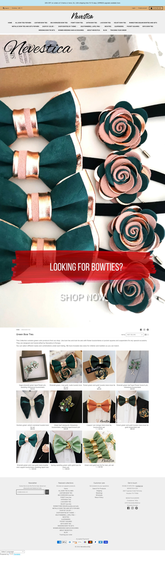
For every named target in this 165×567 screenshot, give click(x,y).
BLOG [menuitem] (105, 30)
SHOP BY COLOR (65, 510)
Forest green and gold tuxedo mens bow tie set (99, 386)
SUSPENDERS (65, 519)
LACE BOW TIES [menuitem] (105, 23)
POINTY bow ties (65, 497)
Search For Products (99, 488)
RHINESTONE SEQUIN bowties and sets (65, 506)
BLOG (66, 532)
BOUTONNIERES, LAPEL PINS (65, 515)
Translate (16, 554)
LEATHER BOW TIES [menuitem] (40, 23)
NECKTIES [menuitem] (108, 26)
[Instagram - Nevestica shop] (144, 330)
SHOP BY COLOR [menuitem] (47, 26)
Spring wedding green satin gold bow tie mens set (66, 466)
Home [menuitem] (10, 23)
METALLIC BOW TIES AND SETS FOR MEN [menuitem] (25, 26)
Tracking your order (65, 535)
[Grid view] (145, 334)
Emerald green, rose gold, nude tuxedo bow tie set (66, 386)
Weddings (99, 493)
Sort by (123, 334)
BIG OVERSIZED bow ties (66, 495)
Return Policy (99, 497)
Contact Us (139, 486)
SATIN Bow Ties (66, 499)
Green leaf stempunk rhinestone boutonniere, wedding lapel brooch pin (66, 426)
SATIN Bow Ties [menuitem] (91, 23)
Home (18, 329)
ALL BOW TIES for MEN (65, 491)
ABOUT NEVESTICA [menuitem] (93, 30)
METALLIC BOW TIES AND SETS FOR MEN (65, 508)
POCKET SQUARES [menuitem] (133, 26)
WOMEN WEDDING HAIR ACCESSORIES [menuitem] (71, 30)
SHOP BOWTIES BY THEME (65, 513)
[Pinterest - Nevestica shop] (148, 330)
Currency (14, 8)
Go (47, 492)
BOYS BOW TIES (66, 524)
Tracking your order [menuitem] (118, 30)
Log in (133, 8)
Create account (142, 8)
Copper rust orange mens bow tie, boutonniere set (99, 426)
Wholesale (99, 495)
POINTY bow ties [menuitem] (77, 23)
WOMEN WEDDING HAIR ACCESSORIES (66, 528)
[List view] (148, 334)
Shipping (99, 491)
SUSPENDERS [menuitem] (119, 26)
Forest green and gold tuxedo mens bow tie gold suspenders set (132, 426)
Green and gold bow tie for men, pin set (99, 465)
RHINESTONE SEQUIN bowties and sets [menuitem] (143, 23)
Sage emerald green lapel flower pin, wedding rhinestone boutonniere (32, 386)
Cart (157, 8)
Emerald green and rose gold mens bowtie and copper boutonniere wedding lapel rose (32, 466)
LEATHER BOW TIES (65, 493)
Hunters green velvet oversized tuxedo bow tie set (32, 426)
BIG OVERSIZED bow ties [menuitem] (59, 23)
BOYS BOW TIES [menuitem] (148, 26)
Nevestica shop (85, 547)
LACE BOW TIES (66, 502)
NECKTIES (66, 517)
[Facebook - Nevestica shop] (141, 330)
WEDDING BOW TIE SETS (66, 526)
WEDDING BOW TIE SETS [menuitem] (47, 30)
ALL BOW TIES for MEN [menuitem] (23, 23)
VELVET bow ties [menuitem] (120, 23)
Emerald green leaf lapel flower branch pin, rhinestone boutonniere (132, 386)
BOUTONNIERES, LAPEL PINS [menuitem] (90, 26)
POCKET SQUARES (66, 521)
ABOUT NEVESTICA (66, 530)
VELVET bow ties (65, 504)
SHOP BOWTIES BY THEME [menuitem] (67, 26)
